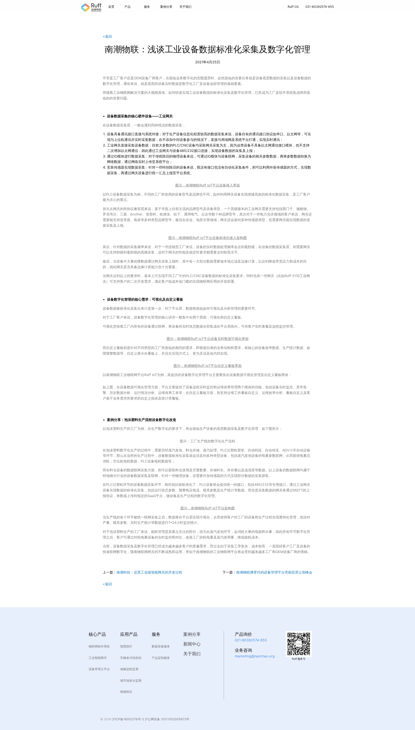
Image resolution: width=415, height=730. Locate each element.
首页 (111, 6)
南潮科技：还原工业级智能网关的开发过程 (149, 572)
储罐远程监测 (129, 669)
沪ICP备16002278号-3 (128, 719)
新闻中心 (192, 644)
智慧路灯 (126, 646)
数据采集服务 (161, 646)
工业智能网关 (98, 658)
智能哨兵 (126, 691)
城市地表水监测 (130, 680)
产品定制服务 (161, 658)
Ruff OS (293, 6)
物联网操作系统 (99, 646)
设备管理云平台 (99, 669)
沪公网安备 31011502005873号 (166, 719)
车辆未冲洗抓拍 (130, 658)
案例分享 (166, 6)
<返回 (107, 36)
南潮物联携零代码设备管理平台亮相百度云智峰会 (274, 572)
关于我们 (192, 653)
